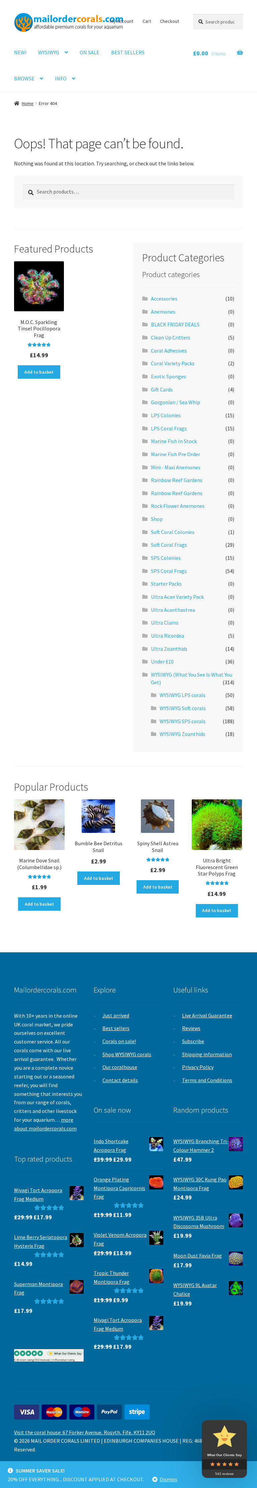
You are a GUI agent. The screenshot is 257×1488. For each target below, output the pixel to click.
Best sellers (116, 1028)
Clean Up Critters (170, 337)
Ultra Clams (164, 622)
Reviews (191, 1028)
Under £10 (162, 661)
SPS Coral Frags (169, 571)
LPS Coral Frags (169, 428)
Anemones (163, 311)
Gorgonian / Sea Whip (175, 402)
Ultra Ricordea (167, 635)
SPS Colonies (166, 557)
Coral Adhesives (169, 350)
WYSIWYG (48, 52)
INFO (61, 78)
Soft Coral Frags (169, 544)
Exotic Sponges (168, 376)
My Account (121, 21)
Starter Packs (166, 583)
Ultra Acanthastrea (173, 609)
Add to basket (39, 372)
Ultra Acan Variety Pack (177, 596)
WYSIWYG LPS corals (182, 695)
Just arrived (115, 1015)
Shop (157, 519)
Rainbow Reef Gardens (176, 480)
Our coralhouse (119, 1067)
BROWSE (24, 78)
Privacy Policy (197, 1067)
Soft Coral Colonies (172, 532)
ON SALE (89, 52)
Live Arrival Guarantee (207, 1015)
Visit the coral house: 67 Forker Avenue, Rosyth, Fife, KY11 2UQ (84, 1432)
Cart (147, 21)
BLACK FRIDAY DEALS (175, 324)
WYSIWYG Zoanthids (182, 734)
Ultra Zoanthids (169, 648)
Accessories (164, 298)
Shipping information (207, 1054)
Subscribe (193, 1041)
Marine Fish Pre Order (175, 454)
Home (27, 103)
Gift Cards (162, 389)
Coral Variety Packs (172, 363)
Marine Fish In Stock (174, 441)
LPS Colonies (166, 415)
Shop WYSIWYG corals (126, 1054)
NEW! (20, 52)
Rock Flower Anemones (177, 505)
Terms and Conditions (207, 1080)
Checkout (169, 21)
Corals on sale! (119, 1041)
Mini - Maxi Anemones (175, 467)
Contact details (120, 1080)
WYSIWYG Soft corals (183, 708)
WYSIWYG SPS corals (182, 721)
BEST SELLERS (128, 52)
